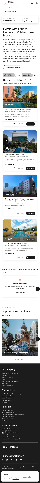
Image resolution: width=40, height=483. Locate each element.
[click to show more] (38, 289)
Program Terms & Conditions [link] (10, 437)
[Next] (33, 96)
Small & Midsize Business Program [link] (12, 394)
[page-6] (22, 359)
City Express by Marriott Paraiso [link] (16, 244)
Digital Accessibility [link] (7, 385)
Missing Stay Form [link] (7, 419)
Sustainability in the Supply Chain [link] (12, 439)
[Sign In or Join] (36, 2)
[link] (10, 111)
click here (16, 479)
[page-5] (21, 359)
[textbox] (10, 21)
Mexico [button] (11, 8)
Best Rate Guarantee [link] (8, 416)
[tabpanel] (20, 19)
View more (5, 315)
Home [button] (5, 8)
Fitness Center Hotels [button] (9, 11)
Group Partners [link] (6, 398)
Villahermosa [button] (19, 8)
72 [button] (15, 168)
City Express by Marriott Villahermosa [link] (18, 110)
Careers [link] (4, 375)
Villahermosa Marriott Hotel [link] (14, 154)
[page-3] (18, 359)
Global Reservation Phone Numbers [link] (13, 414)
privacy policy (27, 477)
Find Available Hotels (12, 67)
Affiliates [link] (4, 402)
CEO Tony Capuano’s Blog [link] (10, 381)
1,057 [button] (14, 123)
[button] (11, 19)
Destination (9, 18)
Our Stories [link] (5, 383)
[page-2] (17, 359)
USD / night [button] (20, 168)
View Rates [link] (30, 124)
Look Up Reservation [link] (8, 412)
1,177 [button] (14, 257)
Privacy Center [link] (6, 430)
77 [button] (15, 213)
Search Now (18, 292)
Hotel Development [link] (7, 400)
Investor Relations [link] (7, 377)
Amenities (26, 75)
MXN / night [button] (20, 124)
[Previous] (7, 96)
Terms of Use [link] (6, 435)
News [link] (3, 379)
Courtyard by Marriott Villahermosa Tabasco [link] (20, 199)
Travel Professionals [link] (8, 396)
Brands (36, 75)
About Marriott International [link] (10, 373)
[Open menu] (3, 2)
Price (18, 75)
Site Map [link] (4, 421)
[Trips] (32, 2)
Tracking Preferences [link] (8, 429)
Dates (26, 18)
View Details (8, 119)
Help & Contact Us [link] (7, 410)
